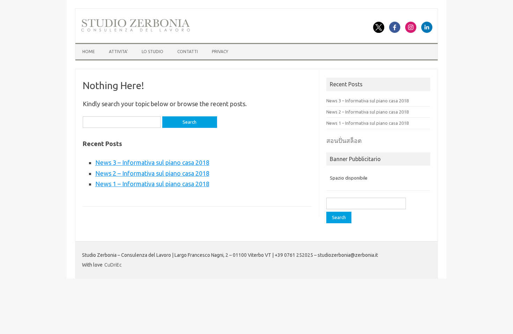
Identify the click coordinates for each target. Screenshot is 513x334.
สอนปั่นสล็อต (344, 140)
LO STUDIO (152, 51)
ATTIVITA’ (118, 51)
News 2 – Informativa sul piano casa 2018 (152, 173)
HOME (88, 51)
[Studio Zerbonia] (135, 30)
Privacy (220, 51)
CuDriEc (113, 265)
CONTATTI (187, 51)
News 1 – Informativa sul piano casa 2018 (152, 183)
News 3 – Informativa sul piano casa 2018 (152, 162)
